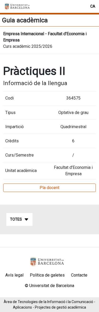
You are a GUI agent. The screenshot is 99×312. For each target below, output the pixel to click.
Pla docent (49, 187)
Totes (16, 219)
